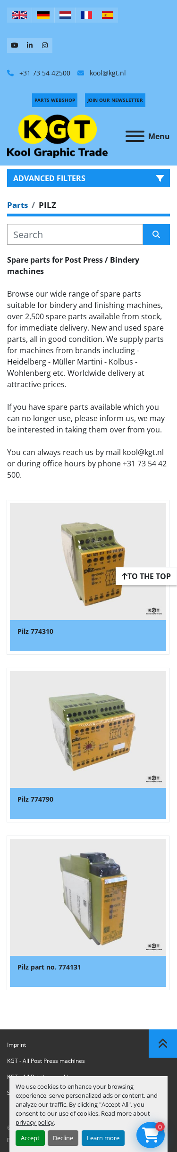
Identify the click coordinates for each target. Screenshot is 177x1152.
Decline (63, 1138)
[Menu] (135, 136)
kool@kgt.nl (107, 72)
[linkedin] (29, 45)
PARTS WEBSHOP (54, 100)
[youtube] (14, 45)
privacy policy (35, 1122)
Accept (30, 1138)
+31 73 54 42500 (43, 72)
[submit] (156, 234)
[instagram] (44, 45)
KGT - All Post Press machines (46, 1061)
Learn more (103, 1138)
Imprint (16, 1045)
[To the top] (163, 1043)
